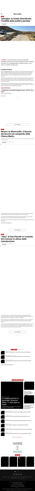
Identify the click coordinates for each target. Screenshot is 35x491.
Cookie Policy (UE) (14, 478)
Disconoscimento (22, 478)
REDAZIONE (4, 24)
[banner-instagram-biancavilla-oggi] (7, 364)
